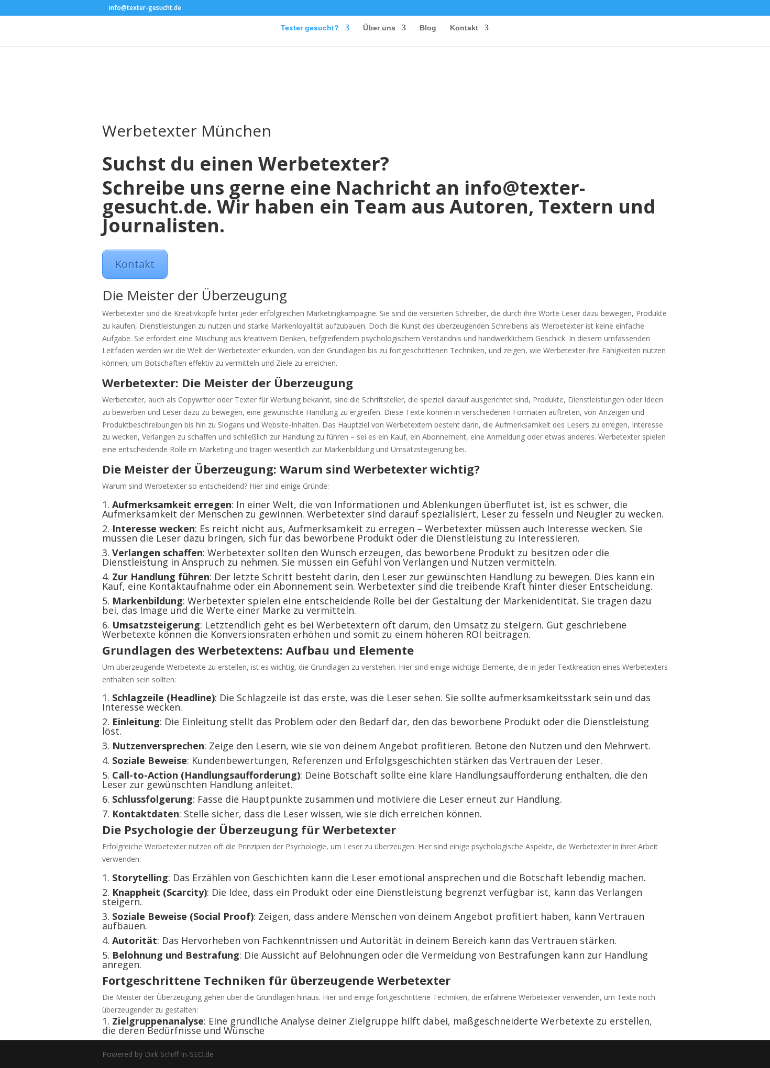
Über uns (379, 28)
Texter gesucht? (310, 28)
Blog (428, 28)
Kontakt (464, 28)
